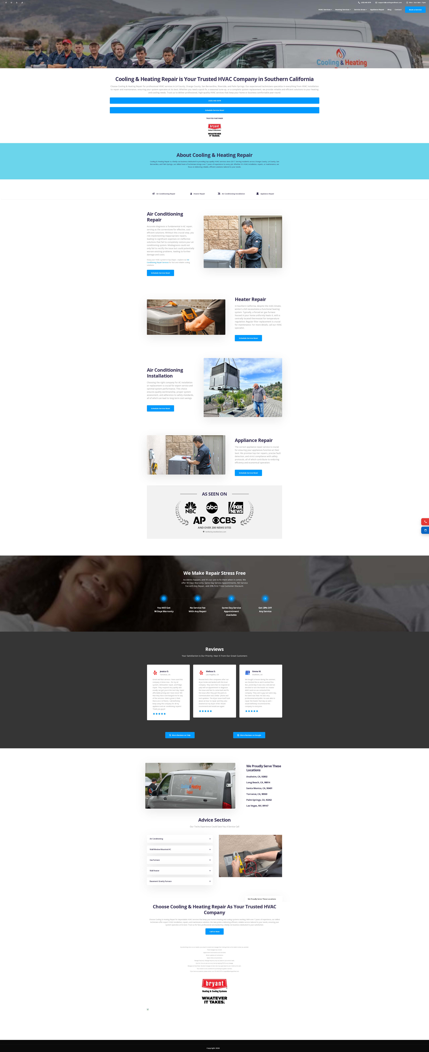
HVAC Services (325, 9)
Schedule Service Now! (160, 273)
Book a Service (415, 10)
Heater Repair (199, 194)
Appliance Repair (377, 9)
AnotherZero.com (219, 532)
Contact (398, 9)
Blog (389, 9)
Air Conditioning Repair (165, 194)
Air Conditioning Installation (233, 194)
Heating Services (342, 9)
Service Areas (360, 9)
